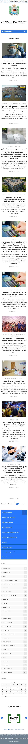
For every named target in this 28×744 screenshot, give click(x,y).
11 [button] (18, 729)
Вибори (5, 603)
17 (2, 691)
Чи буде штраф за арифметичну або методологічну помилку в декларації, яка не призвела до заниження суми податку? (14, 469)
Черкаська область (12, 60)
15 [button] (23, 729)
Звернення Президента (8, 622)
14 (17, 689)
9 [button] (15, 729)
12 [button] (19, 729)
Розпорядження (7, 653)
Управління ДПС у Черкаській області (14, 146)
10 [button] (16, 729)
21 (17, 691)
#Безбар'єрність (6, 568)
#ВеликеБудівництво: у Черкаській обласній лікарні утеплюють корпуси (14, 107)
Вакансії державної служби (9, 595)
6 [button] (11, 729)
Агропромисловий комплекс (10, 580)
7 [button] (12, 729)
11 (6, 689)
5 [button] (9, 729)
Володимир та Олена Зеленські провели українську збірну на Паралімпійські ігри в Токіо (14, 424)
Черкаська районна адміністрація (14, 10)
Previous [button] (2, 718)
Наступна (23, 503)
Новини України (6, 630)
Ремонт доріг (6, 649)
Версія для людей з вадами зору (19, 1)
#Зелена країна (6, 572)
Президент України (14, 419)
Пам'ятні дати (6, 638)
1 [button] (4, 729)
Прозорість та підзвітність (9, 645)
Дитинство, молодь (7, 334)
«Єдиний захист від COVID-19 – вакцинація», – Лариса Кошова (14, 382)
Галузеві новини (7, 614)
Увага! (4, 657)
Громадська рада (7, 618)
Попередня (11, 503)
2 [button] (5, 729)
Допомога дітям (14, 334)
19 (10, 691)
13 (13, 689)
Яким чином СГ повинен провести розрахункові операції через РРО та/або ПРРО (14, 294)
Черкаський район (20, 60)
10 (2, 689)
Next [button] (26, 718)
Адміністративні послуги (9, 584)
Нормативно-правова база (9, 634)
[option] (14, 718)
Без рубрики (14, 239)
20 (13, 691)
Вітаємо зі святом (7, 591)
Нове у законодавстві (8, 626)
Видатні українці (6, 607)
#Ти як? (4, 576)
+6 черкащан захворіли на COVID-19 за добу (14, 64)
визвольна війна (7, 611)
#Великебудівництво (6, 103)
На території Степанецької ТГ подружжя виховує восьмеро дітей (14, 339)
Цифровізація (6, 664)
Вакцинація (6, 60)
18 (6, 691)
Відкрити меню (8, 31)
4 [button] (8, 729)
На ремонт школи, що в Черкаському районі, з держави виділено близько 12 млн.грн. (14, 199)
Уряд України (6, 661)
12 (10, 689)
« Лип (6, 696)
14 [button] (22, 729)
